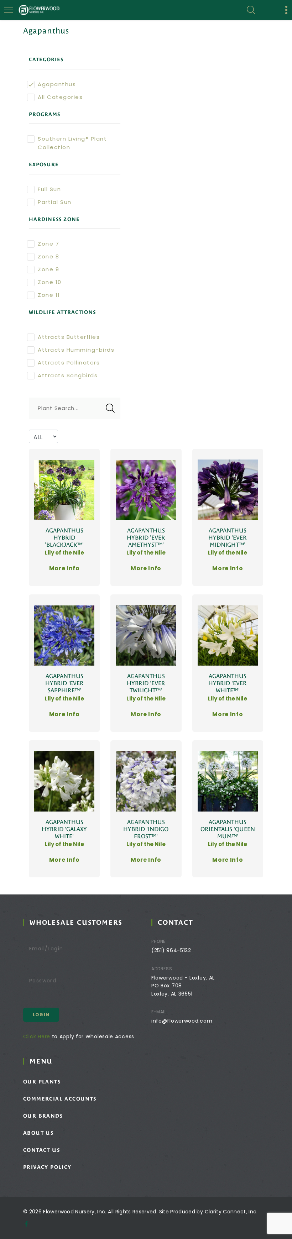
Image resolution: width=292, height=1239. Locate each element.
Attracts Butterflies (69, 337)
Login (41, 1015)
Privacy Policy (47, 1167)
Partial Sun (55, 202)
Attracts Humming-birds (76, 349)
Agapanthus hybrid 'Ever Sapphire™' (64, 683)
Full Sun (49, 189)
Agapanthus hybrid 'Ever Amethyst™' (146, 537)
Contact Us (41, 1150)
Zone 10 (50, 282)
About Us (38, 1133)
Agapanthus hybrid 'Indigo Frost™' (145, 829)
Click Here (36, 1036)
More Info (64, 568)
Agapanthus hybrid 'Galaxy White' (64, 829)
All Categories (60, 97)
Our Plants (42, 1082)
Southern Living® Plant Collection (72, 143)
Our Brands (43, 1116)
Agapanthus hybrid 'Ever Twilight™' (146, 683)
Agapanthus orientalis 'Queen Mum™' (227, 829)
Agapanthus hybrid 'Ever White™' (227, 683)
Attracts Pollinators (69, 362)
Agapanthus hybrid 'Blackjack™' (64, 537)
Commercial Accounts (60, 1099)
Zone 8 (48, 256)
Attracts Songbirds (68, 375)
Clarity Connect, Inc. (231, 1211)
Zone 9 (48, 269)
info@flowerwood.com (181, 1020)
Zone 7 (48, 243)
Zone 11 (49, 295)
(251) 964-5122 (171, 950)
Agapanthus (57, 84)
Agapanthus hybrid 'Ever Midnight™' (227, 537)
